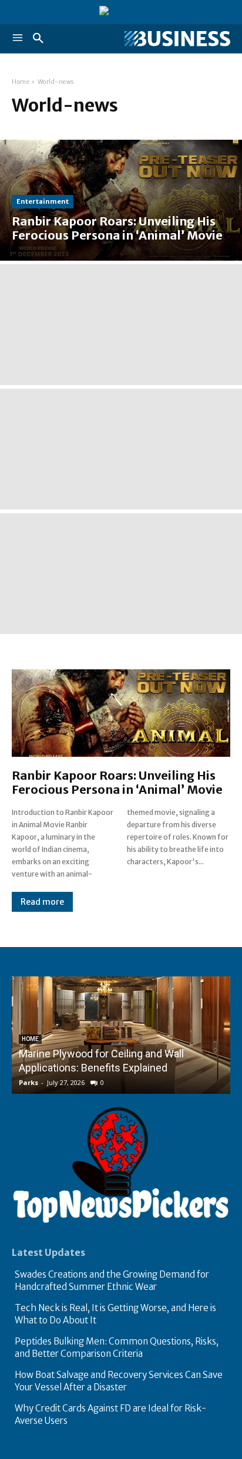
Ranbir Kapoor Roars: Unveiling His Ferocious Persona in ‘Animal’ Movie (117, 782)
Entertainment (42, 201)
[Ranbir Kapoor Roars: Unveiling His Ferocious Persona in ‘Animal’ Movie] (121, 200)
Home (20, 82)
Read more (42, 902)
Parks (28, 1082)
